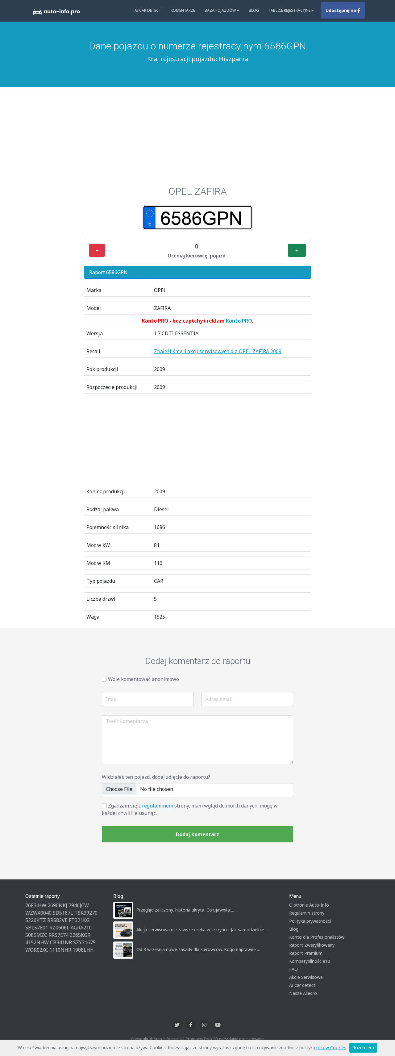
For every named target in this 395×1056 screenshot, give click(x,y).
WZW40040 (38, 912)
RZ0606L (59, 927)
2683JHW (35, 905)
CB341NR (61, 942)
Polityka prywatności (310, 921)
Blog (254, 10)
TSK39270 (86, 912)
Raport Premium (305, 953)
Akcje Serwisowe (306, 977)
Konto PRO (239, 320)
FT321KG (79, 920)
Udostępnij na (341, 10)
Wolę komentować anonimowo (143, 679)
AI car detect (302, 985)
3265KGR (80, 935)
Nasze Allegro (303, 993)
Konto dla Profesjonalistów (316, 937)
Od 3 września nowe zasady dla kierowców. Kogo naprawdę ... (198, 949)
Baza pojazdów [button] (221, 10)
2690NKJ (57, 905)
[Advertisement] (197, 139)
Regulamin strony (306, 913)
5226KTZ (35, 920)
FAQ (293, 969)
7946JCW (79, 905)
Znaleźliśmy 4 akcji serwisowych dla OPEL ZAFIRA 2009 (217, 351)
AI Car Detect (148, 10)
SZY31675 (84, 942)
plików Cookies (331, 1047)
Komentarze (183, 10)
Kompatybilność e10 (309, 961)
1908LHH (83, 949)
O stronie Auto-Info (309, 905)
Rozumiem (363, 1047)
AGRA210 (81, 927)
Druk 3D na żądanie (221, 1038)
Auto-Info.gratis (168, 1038)
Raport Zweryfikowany (312, 945)
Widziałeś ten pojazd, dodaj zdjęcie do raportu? (156, 777)
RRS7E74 (58, 935)
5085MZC (36, 935)
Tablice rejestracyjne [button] (289, 10)
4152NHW (37, 942)
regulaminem (157, 805)
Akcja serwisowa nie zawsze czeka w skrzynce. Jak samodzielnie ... (202, 930)
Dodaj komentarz (197, 834)
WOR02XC (36, 949)
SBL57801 (36, 927)
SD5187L (63, 912)
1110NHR (60, 949)
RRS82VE (57, 920)
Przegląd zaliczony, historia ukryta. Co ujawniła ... (185, 910)
